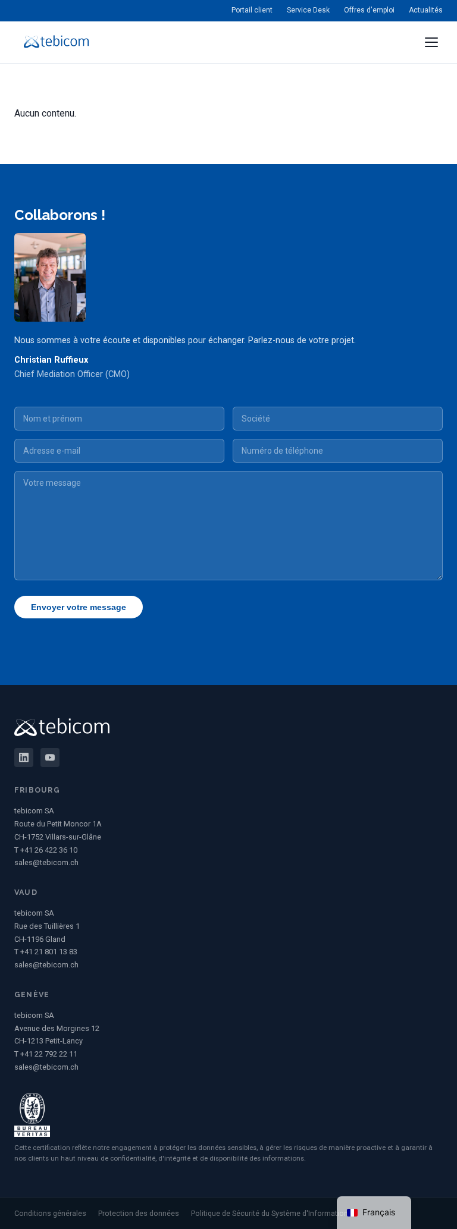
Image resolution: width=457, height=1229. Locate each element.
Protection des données (138, 1213)
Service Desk (308, 10)
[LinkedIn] (23, 757)
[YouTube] (50, 757)
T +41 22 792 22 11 (45, 1053)
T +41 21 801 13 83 (45, 951)
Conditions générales (50, 1213)
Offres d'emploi (369, 10)
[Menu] (431, 42)
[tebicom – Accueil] (56, 42)
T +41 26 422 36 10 (45, 849)
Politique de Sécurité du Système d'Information (269, 1213)
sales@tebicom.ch (46, 862)
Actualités (426, 10)
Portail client (252, 10)
